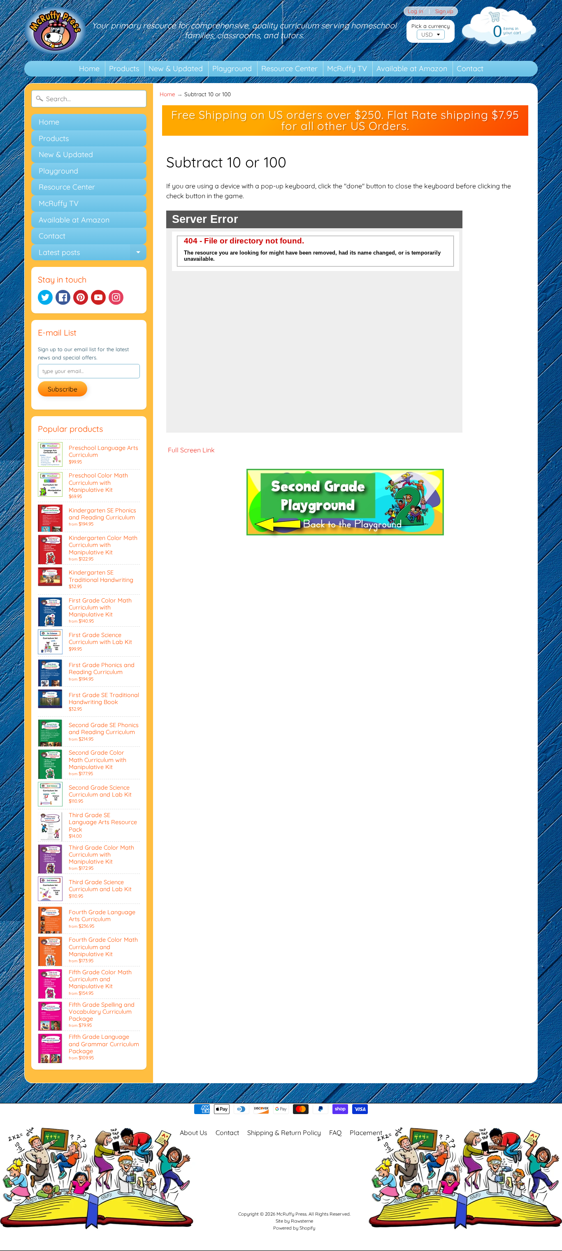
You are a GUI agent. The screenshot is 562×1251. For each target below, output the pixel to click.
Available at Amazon (411, 68)
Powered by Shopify (294, 1228)
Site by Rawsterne (294, 1221)
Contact (470, 68)
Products (124, 68)
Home (89, 68)
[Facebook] (63, 297)
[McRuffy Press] (55, 30)
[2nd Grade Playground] (345, 537)
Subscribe (62, 389)
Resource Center (289, 68)
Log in (415, 11)
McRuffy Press (291, 1214)
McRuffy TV (347, 68)
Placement (366, 1132)
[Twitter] (45, 297)
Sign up (444, 11)
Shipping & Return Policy (284, 1132)
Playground (232, 68)
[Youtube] (98, 297)
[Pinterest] (80, 297)
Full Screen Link (190, 450)
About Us (193, 1132)
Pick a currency (430, 26)
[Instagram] (116, 297)
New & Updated (176, 68)
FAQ (335, 1132)
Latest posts (92, 254)
